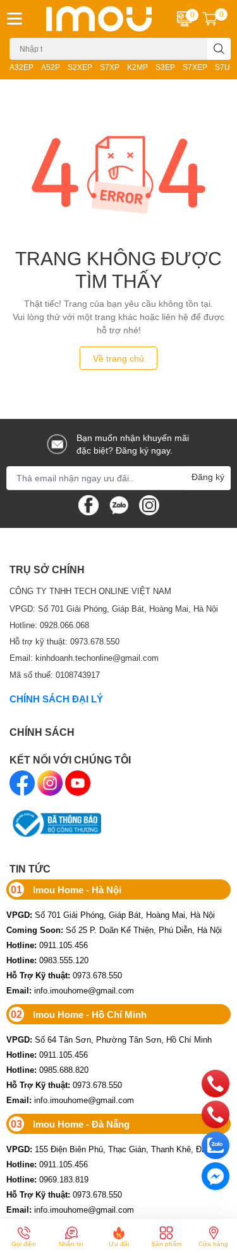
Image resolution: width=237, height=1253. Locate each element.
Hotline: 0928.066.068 (49, 625)
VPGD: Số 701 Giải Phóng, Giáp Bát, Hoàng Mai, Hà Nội (113, 609)
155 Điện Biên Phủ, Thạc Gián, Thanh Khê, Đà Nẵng (117, 1149)
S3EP (165, 67)
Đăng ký (207, 476)
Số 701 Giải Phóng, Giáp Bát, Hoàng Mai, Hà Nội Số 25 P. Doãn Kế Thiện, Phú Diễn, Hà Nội (114, 922)
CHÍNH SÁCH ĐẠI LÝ (56, 698)
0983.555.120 (47, 960)
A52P (50, 67)
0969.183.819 (47, 1179)
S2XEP (80, 67)
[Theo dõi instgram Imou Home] (149, 503)
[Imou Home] (99, 18)
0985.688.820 (47, 1070)
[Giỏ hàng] (209, 18)
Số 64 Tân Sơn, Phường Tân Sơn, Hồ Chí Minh (109, 1039)
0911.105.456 (47, 945)
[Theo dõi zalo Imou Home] (119, 503)
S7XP (109, 67)
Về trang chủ (118, 358)
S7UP (225, 67)
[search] (219, 49)
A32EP (21, 67)
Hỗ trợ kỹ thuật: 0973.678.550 (64, 641)
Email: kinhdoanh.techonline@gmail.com (84, 658)
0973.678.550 (64, 975)
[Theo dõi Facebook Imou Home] (88, 503)
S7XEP (195, 67)
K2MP (137, 67)
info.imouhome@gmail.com (70, 990)
